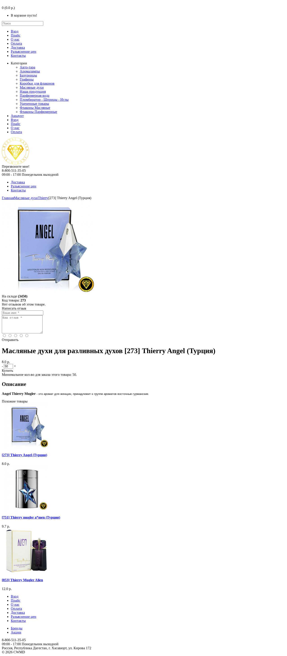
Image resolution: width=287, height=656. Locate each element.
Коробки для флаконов (37, 83)
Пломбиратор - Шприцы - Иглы (44, 99)
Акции (16, 632)
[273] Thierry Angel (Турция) (24, 455)
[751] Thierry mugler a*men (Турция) (31, 517)
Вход (14, 31)
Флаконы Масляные (35, 108)
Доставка (18, 47)
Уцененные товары (34, 104)
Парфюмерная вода (34, 95)
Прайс (15, 35)
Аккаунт (17, 116)
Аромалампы (30, 71)
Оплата (16, 43)
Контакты (18, 55)
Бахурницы (28, 75)
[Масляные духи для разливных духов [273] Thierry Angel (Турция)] (49, 293)
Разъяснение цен (23, 51)
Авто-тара (27, 67)
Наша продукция (33, 91)
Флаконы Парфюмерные (38, 112)
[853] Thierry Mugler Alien (22, 580)
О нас (15, 39)
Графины (27, 79)
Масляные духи (32, 87)
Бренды (16, 628)
